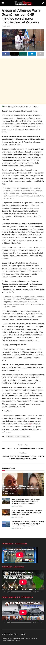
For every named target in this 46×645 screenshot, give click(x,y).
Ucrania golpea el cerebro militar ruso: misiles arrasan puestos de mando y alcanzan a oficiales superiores (26, 501)
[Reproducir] (4, 592)
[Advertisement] (23, 81)
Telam (18, 436)
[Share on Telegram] (32, 54)
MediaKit (22, 634)
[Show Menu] (3, 3)
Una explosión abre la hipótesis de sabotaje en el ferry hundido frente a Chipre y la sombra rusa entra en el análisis (28, 524)
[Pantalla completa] (42, 592)
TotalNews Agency (14, 640)
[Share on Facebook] (6, 54)
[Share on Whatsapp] (23, 54)
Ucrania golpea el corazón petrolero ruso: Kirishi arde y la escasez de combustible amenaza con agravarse (27, 512)
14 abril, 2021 (6, 27)
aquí (30, 424)
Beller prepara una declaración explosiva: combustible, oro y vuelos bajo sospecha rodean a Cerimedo (21, 488)
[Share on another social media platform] (40, 54)
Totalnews (25, 436)
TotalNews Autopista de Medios (15, 638)
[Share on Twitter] (14, 54)
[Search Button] (43, 3)
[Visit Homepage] (23, 3)
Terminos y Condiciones (9, 634)
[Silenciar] (38, 592)
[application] (23, 582)
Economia (10, 436)
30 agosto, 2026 (9, 494)
